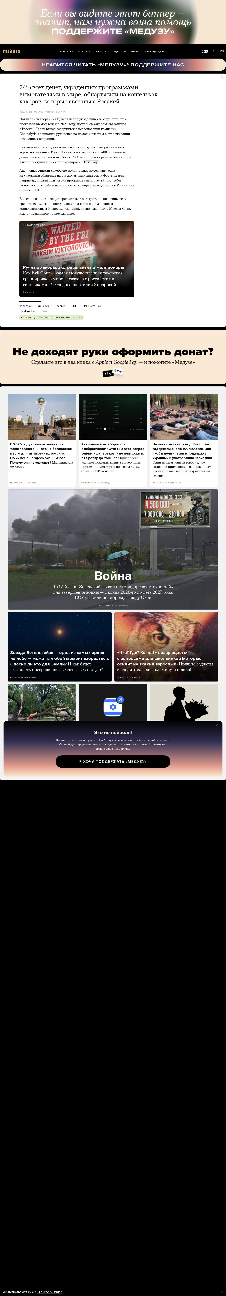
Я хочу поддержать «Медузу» (113, 761)
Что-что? (42, 311)
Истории (84, 51)
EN (222, 51)
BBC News (61, 112)
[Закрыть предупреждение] (221, 1292)
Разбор (101, 51)
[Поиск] (214, 51)
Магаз (135, 51)
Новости (66, 51)
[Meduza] (11, 51)
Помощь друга (155, 51)
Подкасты (118, 51)
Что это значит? (49, 1292)
